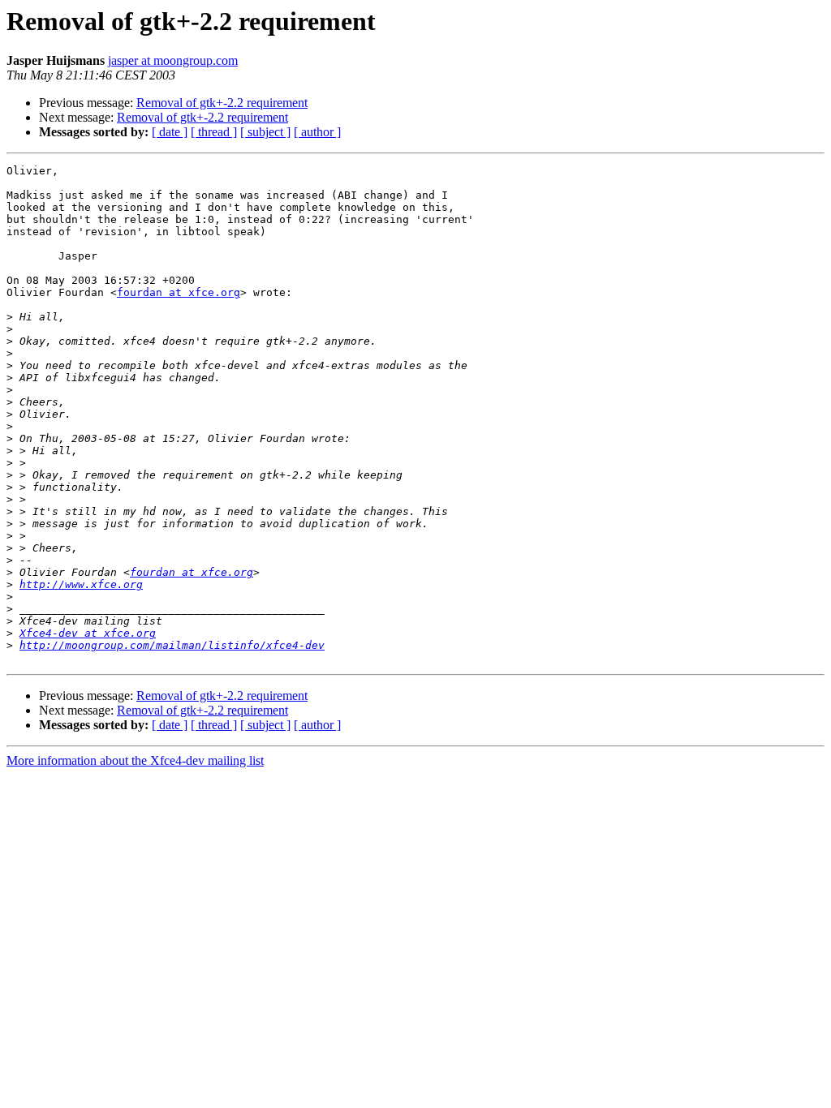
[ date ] (169, 132)
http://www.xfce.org (81, 584)
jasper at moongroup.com (173, 60)
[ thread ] (214, 132)
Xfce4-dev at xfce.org (87, 633)
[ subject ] (265, 132)
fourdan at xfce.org (178, 292)
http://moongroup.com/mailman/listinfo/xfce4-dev (172, 645)
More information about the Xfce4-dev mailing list (135, 760)
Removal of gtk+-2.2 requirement (222, 103)
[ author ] (317, 132)
